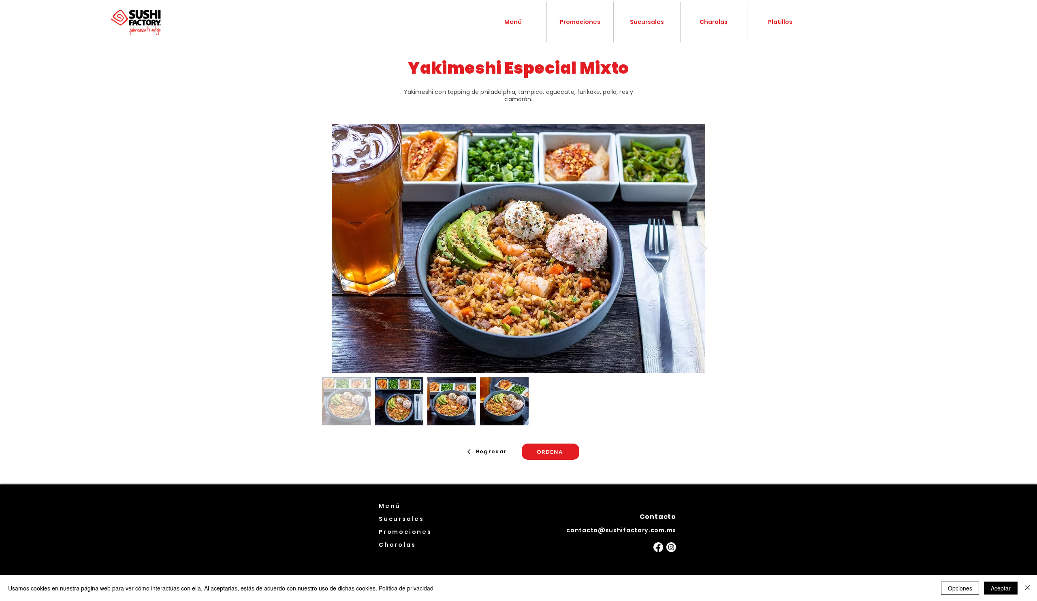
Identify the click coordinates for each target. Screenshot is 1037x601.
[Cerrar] (1027, 588)
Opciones (960, 588)
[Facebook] (658, 547)
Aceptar (1001, 588)
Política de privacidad (406, 588)
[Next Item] (703, 248)
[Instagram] (671, 547)
